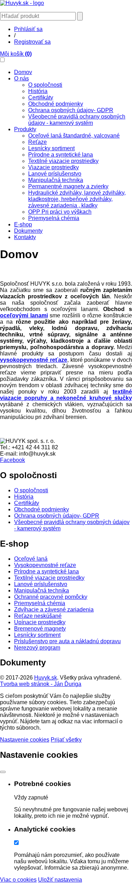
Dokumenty (28, 231)
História (38, 91)
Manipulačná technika (55, 180)
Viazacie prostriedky (53, 167)
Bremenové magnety (40, 629)
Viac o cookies (18, 880)
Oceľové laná (31, 559)
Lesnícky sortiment (51, 148)
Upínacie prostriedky (39, 622)
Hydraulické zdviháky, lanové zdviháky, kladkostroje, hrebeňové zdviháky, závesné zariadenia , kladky (77, 199)
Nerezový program (37, 648)
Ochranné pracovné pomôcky (50, 597)
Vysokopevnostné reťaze (45, 565)
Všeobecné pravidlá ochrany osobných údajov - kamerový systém (76, 120)
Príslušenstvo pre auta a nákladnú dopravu (67, 641)
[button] (2, 59)
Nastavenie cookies (24, 740)
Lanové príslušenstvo (54, 174)
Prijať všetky (66, 740)
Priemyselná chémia (53, 218)
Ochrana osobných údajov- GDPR (70, 110)
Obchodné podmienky (55, 104)
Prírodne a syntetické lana (60, 155)
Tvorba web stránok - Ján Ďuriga (40, 684)
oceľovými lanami (24, 315)
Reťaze (37, 142)
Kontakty (25, 237)
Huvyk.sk (45, 678)
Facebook (12, 460)
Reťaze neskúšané (38, 616)
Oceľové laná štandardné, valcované (74, 136)
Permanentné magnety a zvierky (68, 186)
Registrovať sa (32, 42)
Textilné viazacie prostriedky (63, 161)
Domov (23, 72)
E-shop (23, 224)
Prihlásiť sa (28, 29)
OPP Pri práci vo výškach (60, 212)
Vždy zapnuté (31, 797)
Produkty (25, 129)
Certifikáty (40, 98)
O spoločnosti (45, 85)
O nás (21, 78)
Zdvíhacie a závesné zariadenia (54, 610)
